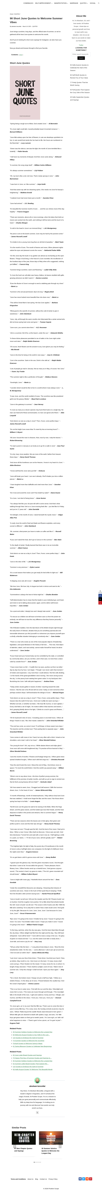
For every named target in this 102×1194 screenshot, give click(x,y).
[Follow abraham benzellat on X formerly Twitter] (37, 1112)
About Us (30, 1179)
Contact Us (43, 1179)
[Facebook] (80, 1178)
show (20, 54)
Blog (36, 1179)
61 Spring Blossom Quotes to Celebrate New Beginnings (32, 1046)
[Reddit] (87, 1178)
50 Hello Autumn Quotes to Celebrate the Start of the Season (79, 67)
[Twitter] (83, 1178)
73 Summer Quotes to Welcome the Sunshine (28, 1041)
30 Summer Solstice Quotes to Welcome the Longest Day (32, 1032)
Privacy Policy (53, 1179)
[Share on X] (100, 599)
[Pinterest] (90, 1178)
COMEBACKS (28, 3)
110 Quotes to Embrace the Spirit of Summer (28, 1038)
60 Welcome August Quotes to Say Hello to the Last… (31, 1035)
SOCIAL (93, 3)
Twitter (81, 45)
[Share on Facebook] (100, 595)
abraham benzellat (16, 26)
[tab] (34, 1162)
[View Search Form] (98, 3)
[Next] (60, 1146)
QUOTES (35, 26)
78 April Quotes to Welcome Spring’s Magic (27, 1043)
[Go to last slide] (14, 1146)
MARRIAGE (74, 3)
